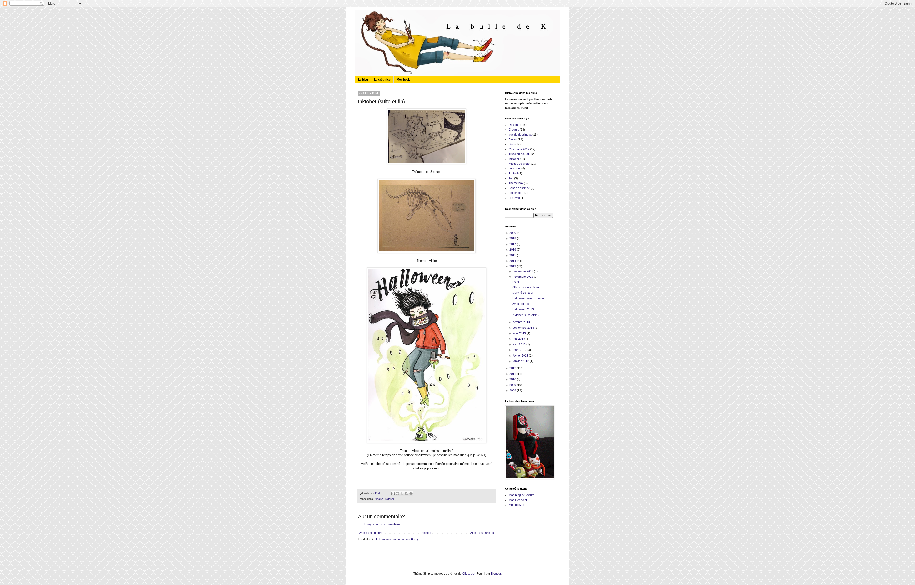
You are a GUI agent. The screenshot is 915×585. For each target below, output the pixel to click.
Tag (511, 178)
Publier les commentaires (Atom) (397, 539)
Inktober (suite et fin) (525, 315)
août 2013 (520, 333)
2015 (513, 255)
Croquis (514, 129)
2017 (513, 244)
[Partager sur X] (402, 493)
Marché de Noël (522, 292)
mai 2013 (519, 338)
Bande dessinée (519, 188)
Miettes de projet (519, 163)
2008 (513, 390)
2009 (513, 385)
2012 (513, 368)
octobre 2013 (522, 322)
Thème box (516, 183)
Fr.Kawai (514, 198)
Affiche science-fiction (526, 287)
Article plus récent (370, 532)
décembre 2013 (523, 271)
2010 (513, 379)
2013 (513, 266)
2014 (513, 260)
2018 (513, 238)
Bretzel (513, 173)
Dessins (378, 499)
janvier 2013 (521, 361)
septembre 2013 (524, 327)
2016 (513, 249)
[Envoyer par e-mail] (393, 493)
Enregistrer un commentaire (382, 524)
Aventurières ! (521, 304)
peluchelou (516, 193)
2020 (513, 233)
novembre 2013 (523, 276)
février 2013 (521, 355)
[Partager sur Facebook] (406, 493)
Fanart (513, 139)
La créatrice (382, 79)
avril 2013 (519, 344)
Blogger (496, 573)
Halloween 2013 (523, 309)
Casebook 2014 (519, 149)
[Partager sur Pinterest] (411, 493)
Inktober (389, 499)
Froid (515, 281)
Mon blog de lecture (521, 495)
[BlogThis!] (397, 493)
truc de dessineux (520, 134)
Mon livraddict (518, 500)
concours (515, 168)
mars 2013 (520, 350)
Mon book (403, 79)
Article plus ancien (482, 532)
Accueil (426, 532)
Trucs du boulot (519, 154)
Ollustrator (468, 573)
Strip (512, 144)
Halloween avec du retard (529, 298)
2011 (513, 373)
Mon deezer (516, 505)
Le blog (363, 79)
